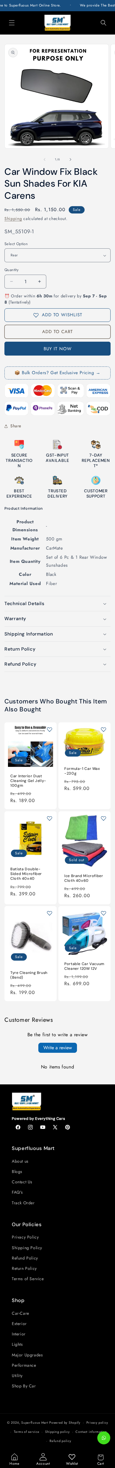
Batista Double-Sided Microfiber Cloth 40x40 (26, 874)
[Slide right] (70, 159)
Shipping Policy (27, 1248)
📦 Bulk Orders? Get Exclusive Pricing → (57, 372)
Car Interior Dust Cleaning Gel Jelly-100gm (28, 781)
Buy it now (58, 349)
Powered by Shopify (64, 1422)
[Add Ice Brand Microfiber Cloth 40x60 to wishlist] (103, 818)
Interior (19, 1334)
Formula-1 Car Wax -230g (82, 771)
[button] (11, 22)
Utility (17, 1376)
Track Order (23, 1203)
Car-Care (20, 1313)
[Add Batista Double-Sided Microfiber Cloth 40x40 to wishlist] (49, 818)
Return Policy (24, 1268)
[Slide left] (44, 159)
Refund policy (60, 1440)
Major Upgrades (27, 1355)
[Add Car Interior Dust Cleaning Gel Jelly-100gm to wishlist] (49, 729)
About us (20, 1161)
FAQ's (17, 1192)
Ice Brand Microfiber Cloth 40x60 (83, 878)
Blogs (17, 1171)
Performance (24, 1365)
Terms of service (26, 1431)
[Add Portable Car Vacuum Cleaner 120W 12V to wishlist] (103, 913)
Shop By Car (24, 1386)
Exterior (19, 1324)
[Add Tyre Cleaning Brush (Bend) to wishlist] (49, 913)
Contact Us (22, 1182)
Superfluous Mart (34, 1422)
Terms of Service (28, 1279)
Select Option (16, 244)
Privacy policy (97, 1422)
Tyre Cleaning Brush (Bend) (28, 975)
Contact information (91, 1431)
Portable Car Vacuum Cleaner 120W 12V (84, 966)
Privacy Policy (25, 1237)
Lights (17, 1344)
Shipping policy (57, 1431)
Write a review (57, 1047)
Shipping (13, 218)
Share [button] (15, 426)
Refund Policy (25, 1258)
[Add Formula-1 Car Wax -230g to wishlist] (103, 729)
